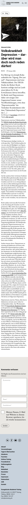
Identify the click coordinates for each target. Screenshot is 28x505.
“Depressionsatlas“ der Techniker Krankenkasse (13, 133)
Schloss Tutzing (6, 459)
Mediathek (4, 469)
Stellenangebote (6, 464)
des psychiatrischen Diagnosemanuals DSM (14, 274)
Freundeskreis (5, 462)
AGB (2, 482)
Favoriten (4, 457)
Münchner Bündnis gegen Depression (12, 309)
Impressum (4, 477)
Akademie (4, 454)
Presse (3, 474)
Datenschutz (5, 479)
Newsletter (4, 472)
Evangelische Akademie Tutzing (16, 306)
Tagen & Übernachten (8, 452)
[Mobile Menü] (26, 3)
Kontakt (3, 484)
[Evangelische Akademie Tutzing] (10, 5)
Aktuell (3, 447)
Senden (5, 426)
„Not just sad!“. (10, 117)
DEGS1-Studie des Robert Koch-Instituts (14, 123)
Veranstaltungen (6, 449)
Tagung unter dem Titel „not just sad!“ (13, 315)
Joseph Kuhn (13, 115)
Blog (2, 467)
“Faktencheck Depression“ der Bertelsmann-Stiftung (12, 137)
